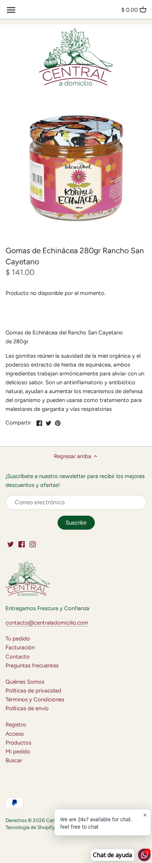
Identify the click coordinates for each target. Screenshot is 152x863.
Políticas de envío (27, 708)
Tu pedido (18, 638)
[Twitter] (10, 544)
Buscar (14, 760)
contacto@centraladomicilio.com (47, 622)
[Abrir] (11, 10)
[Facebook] (21, 544)
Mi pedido (18, 751)
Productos (18, 742)
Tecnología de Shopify (30, 827)
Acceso (15, 733)
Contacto (18, 656)
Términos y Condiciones (35, 699)
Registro (16, 724)
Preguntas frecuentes (32, 665)
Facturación (20, 647)
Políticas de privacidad (33, 690)
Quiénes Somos (25, 681)
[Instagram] (33, 544)
